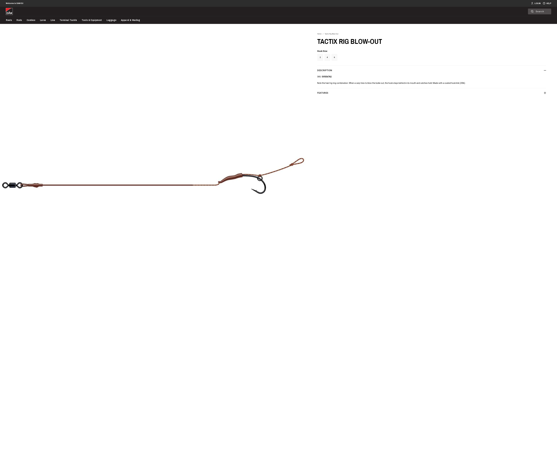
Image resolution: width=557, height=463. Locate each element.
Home (319, 34)
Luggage (111, 20)
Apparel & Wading (130, 20)
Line (53, 20)
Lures (43, 20)
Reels (9, 20)
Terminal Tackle (68, 20)
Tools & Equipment (92, 20)
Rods (19, 20)
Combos (31, 20)
